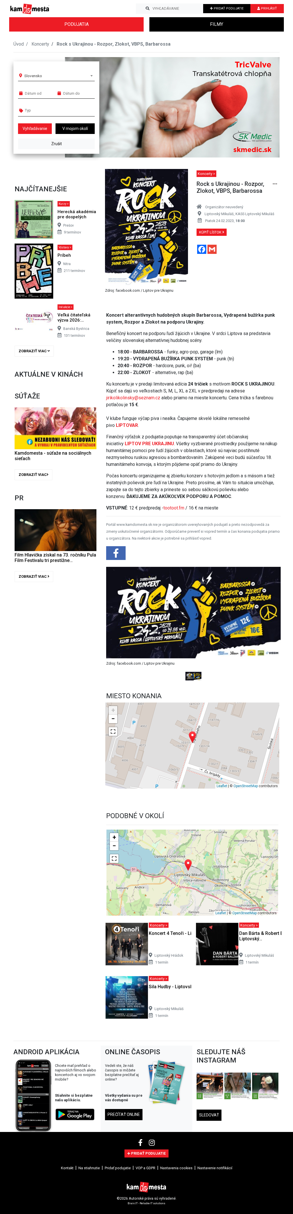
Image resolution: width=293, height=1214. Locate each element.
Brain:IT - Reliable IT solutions (146, 1203)
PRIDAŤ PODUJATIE (228, 8)
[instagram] (152, 1143)
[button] (264, 107)
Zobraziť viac (33, 351)
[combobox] (58, 76)
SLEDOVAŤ (209, 1115)
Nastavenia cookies (176, 1168)
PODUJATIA (76, 24)
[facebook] (141, 1143)
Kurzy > (64, 203)
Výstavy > (65, 247)
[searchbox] (47, 110)
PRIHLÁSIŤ (268, 8)
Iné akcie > (65, 307)
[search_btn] (147, 8)
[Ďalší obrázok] (267, 624)
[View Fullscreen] (113, 731)
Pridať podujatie (118, 1168)
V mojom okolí (75, 128)
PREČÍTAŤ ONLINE (124, 1114)
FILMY (216, 24)
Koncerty (40, 44)
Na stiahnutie (89, 1168)
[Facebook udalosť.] (116, 555)
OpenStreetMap (245, 786)
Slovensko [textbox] (33, 75)
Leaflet (222, 786)
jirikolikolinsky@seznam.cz (133, 397)
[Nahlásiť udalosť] (275, 184)
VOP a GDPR (145, 1168)
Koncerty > (206, 174)
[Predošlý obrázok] (119, 624)
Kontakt (67, 1168)
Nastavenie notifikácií (214, 1168)
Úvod (18, 44)
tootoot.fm (173, 508)
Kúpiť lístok (210, 232)
